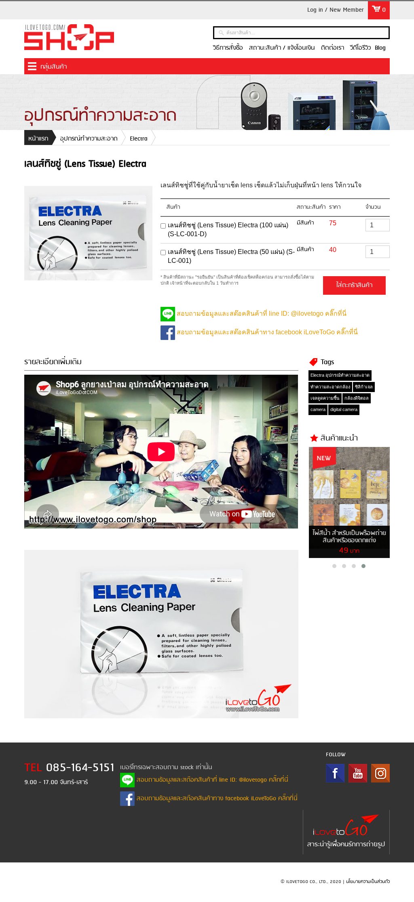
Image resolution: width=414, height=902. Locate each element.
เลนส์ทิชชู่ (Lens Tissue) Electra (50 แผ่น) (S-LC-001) (231, 256)
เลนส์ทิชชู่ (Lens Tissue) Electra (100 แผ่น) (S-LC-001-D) (228, 229)
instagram (380, 773)
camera (317, 409)
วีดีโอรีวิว (360, 48)
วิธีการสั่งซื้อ (228, 48)
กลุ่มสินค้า (53, 67)
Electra (139, 139)
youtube (358, 773)
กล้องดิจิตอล (356, 398)
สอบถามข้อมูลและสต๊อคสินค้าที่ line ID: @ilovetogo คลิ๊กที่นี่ (260, 313)
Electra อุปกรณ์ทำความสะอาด (340, 375)
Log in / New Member (335, 10)
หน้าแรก (38, 139)
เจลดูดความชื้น (325, 398)
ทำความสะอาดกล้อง (330, 386)
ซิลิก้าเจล (364, 386)
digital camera (343, 409)
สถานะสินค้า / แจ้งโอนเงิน (282, 48)
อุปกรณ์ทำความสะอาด (89, 139)
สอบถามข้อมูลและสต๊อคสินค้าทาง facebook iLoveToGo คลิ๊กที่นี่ (266, 332)
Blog (380, 48)
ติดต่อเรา (332, 48)
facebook (335, 773)
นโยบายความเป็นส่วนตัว (368, 881)
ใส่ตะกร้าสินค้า (354, 285)
